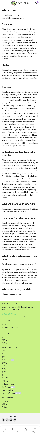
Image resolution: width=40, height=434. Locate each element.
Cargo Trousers (9, 384)
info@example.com (12, 321)
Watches (6, 375)
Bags (5, 369)
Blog (5, 343)
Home (6, 337)
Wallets (6, 378)
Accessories (7, 366)
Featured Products (7, 390)
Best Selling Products (11, 393)
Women (6, 351)
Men (5, 354)
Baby (5, 363)
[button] (36, 3)
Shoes (6, 381)
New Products (8, 387)
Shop (5, 340)
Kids (5, 357)
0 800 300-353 (9, 313)
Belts (5, 372)
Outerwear (9, 360)
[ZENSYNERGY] (20, 3)
